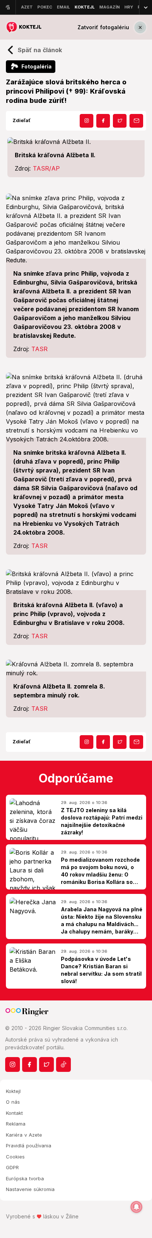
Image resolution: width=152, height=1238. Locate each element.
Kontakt (14, 1113)
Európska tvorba (25, 1178)
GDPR (12, 1167)
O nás (13, 1102)
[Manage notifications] (136, 1207)
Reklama (15, 1124)
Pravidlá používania (28, 1145)
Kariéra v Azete (24, 1135)
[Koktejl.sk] (23, 27)
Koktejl (13, 1091)
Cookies (15, 1157)
